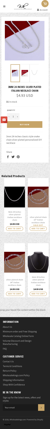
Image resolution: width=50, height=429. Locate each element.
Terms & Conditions (12, 366)
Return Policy (9, 370)
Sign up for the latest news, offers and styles (22, 399)
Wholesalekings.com (18, 419)
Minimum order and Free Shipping (20, 331)
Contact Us (8, 361)
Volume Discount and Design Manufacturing (17, 342)
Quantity (11, 110)
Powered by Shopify (35, 419)
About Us (7, 326)
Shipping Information (13, 380)
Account (44, 10)
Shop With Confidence (14, 384)
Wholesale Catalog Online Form (18, 336)
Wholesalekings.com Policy (16, 375)
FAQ (5, 348)
